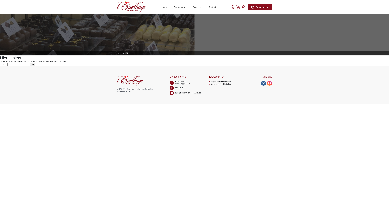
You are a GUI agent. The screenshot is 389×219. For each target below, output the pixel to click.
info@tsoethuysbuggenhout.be (188, 93)
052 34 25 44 (180, 88)
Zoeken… (3, 64)
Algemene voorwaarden (221, 82)
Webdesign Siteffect (124, 91)
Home (164, 7)
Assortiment (179, 7)
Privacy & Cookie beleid (221, 84)
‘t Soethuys (127, 89)
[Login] (232, 7)
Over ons (196, 7)
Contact (212, 7)
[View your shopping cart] (238, 7)
